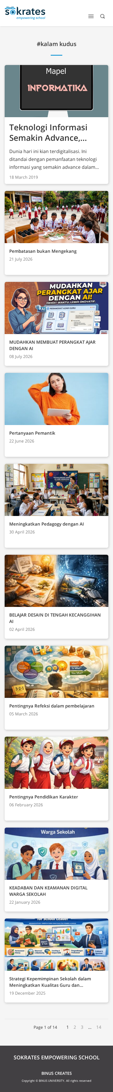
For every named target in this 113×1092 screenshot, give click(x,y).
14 (98, 1027)
